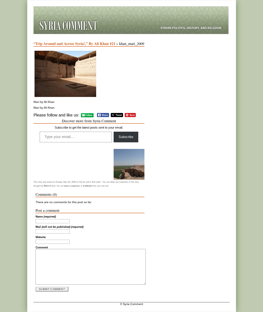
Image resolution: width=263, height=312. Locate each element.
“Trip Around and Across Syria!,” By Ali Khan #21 (74, 43)
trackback (87, 186)
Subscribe (126, 137)
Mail (59, 227)
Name (46, 216)
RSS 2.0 (47, 186)
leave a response (72, 186)
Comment (42, 247)
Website (41, 237)
